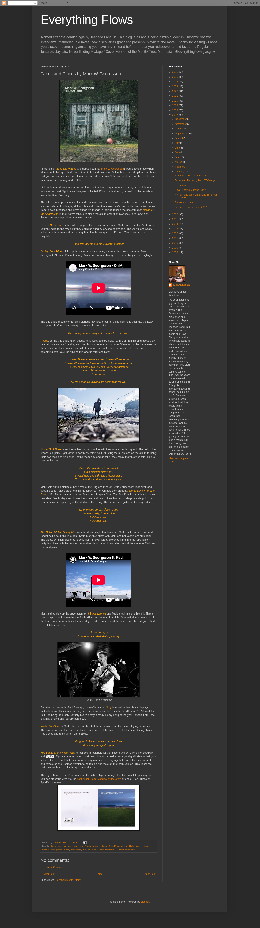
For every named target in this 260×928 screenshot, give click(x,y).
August (179, 138)
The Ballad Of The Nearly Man (120, 849)
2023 (175, 86)
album (53, 846)
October (179, 128)
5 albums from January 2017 (190, 175)
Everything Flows (87, 19)
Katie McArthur (116, 846)
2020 (175, 100)
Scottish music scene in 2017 (191, 207)
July (177, 142)
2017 (175, 115)
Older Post (149, 874)
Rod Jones (75, 849)
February (180, 166)
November (181, 124)
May (177, 152)
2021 (175, 95)
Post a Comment (55, 867)
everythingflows (181, 287)
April (178, 157)
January (180, 171)
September (181, 133)
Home (99, 874)
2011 (175, 238)
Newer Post (48, 874)
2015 (175, 219)
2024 (175, 81)
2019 (175, 105)
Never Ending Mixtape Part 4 (190, 189)
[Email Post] (84, 842)
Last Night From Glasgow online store (99, 778)
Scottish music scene (93, 849)
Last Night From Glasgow (136, 846)
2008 (175, 252)
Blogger (145, 901)
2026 (175, 72)
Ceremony (180, 185)
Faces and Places (82, 846)
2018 (175, 110)
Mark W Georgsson (112, 168)
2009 (175, 247)
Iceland (95, 846)
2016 (175, 214)
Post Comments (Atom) (68, 880)
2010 (175, 243)
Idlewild (103, 846)
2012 (175, 233)
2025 (175, 77)
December (181, 119)
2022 (175, 91)
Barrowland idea (184, 202)
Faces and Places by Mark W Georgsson (197, 180)
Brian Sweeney (64, 846)
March (179, 162)
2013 (175, 228)
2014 (175, 223)
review (66, 849)
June (178, 147)
